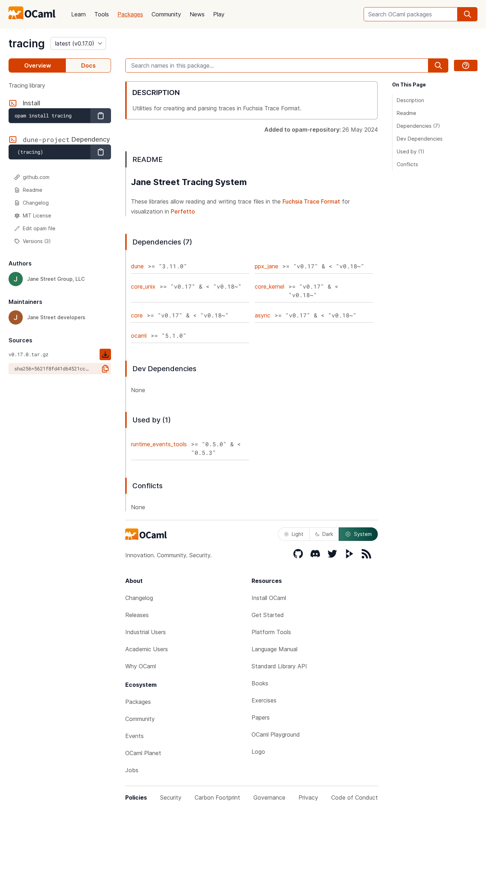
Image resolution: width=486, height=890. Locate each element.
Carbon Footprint (217, 797)
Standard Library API (279, 666)
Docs (88, 65)
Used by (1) (410, 151)
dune (137, 266)
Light (297, 534)
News (197, 14)
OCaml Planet (143, 753)
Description (410, 100)
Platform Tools (271, 632)
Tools (101, 14)
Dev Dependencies (420, 139)
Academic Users (146, 649)
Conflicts (407, 164)
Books (260, 683)
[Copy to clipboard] (100, 115)
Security (170, 797)
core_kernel (269, 286)
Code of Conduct (354, 797)
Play (218, 14)
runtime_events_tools (159, 444)
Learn (78, 14)
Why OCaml (140, 666)
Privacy (308, 797)
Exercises (264, 700)
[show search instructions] (465, 65)
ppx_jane (266, 266)
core (137, 315)
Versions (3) (37, 241)
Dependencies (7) (418, 126)
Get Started (268, 614)
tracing (27, 43)
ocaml (139, 335)
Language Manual (274, 649)
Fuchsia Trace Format (311, 201)
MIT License (37, 215)
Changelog (36, 203)
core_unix (143, 286)
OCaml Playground (276, 734)
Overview (37, 65)
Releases (137, 614)
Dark (327, 534)
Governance (269, 797)
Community (166, 14)
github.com (36, 177)
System (363, 534)
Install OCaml (269, 597)
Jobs (131, 770)
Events (134, 735)
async (262, 315)
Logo (258, 751)
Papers (261, 717)
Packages (130, 14)
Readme (32, 190)
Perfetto (183, 211)
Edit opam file (39, 228)
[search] (467, 14)
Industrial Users (145, 632)
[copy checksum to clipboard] (105, 368)
